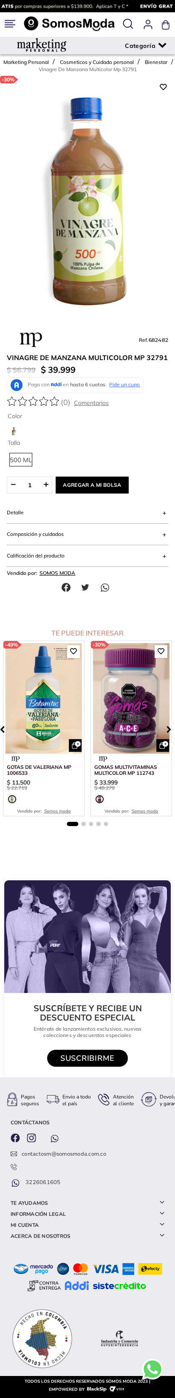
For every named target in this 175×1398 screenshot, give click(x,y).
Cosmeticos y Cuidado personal (97, 62)
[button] (127, 24)
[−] (13, 485)
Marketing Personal (26, 62)
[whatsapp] (107, 587)
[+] (46, 485)
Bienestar (156, 62)
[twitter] (87, 587)
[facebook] (68, 587)
